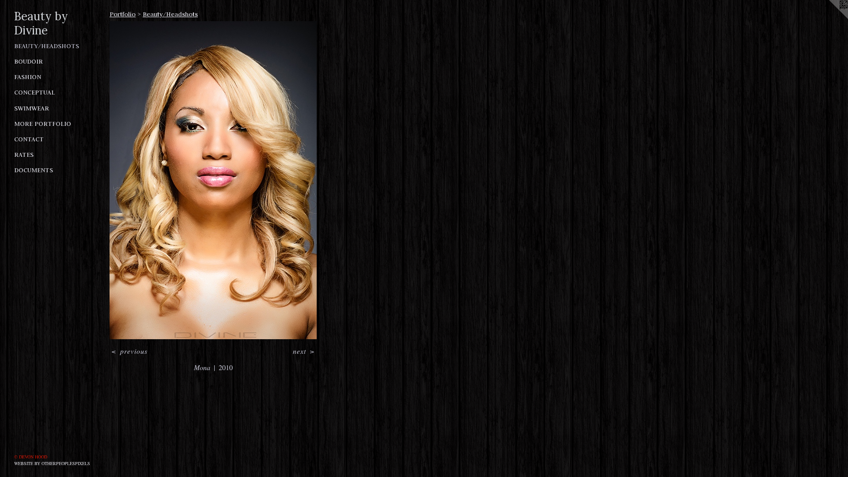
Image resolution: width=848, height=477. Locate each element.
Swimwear (31, 108)
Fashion (27, 77)
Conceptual (34, 92)
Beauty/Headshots (46, 46)
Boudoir (28, 61)
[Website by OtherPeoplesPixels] (830, 17)
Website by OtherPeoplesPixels (52, 463)
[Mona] (213, 180)
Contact (29, 139)
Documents (33, 170)
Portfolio (123, 14)
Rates (24, 155)
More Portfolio (42, 124)
